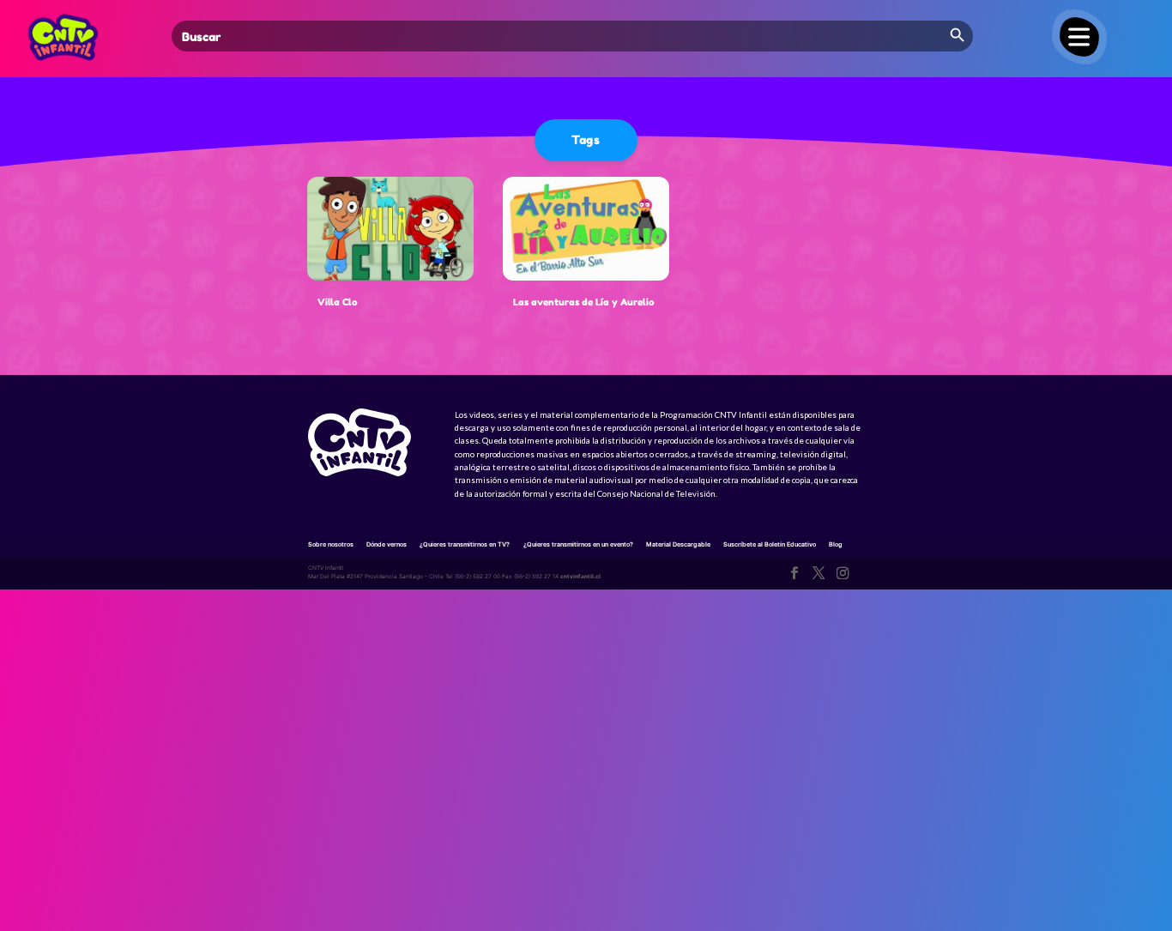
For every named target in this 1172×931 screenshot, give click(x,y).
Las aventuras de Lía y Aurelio (584, 302)
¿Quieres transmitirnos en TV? (465, 544)
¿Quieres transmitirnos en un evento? (578, 544)
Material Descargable (678, 544)
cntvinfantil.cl (580, 576)
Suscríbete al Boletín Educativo (769, 544)
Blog (836, 544)
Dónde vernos (386, 544)
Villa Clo (337, 302)
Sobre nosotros (330, 544)
